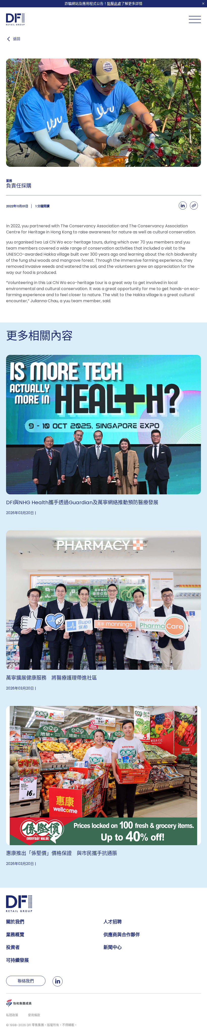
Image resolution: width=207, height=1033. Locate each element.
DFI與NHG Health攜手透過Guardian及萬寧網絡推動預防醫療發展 (82, 502)
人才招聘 (113, 922)
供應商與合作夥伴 (122, 934)
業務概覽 (15, 934)
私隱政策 (12, 1015)
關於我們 (15, 922)
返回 (16, 39)
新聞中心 (113, 947)
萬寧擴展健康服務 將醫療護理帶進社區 (51, 677)
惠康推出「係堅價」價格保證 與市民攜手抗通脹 (61, 853)
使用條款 (34, 1015)
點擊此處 (114, 3)
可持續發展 (17, 960)
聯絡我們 (26, 981)
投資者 (13, 947)
